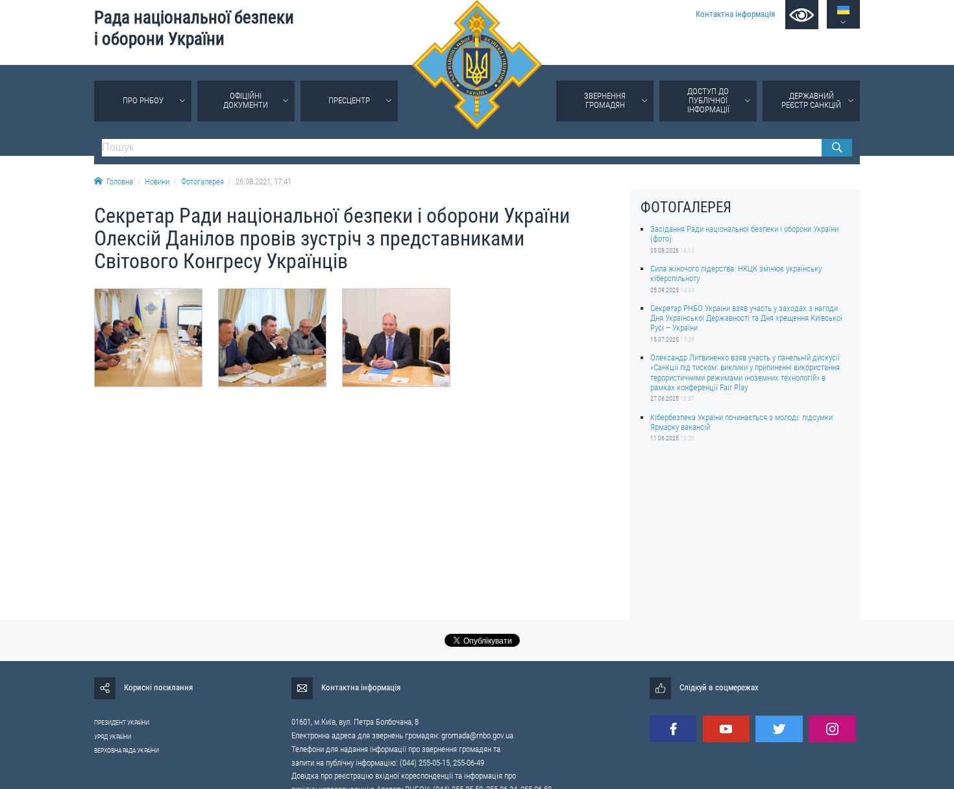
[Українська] (843, 10)
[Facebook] (673, 729)
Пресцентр (349, 100)
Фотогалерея (202, 181)
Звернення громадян (605, 100)
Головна (119, 181)
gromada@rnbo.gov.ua (477, 735)
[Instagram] (832, 729)
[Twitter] (778, 729)
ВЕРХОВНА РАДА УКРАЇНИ (126, 750)
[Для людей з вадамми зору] (801, 14)
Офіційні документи (245, 100)
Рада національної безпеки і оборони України (194, 28)
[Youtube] (726, 729)
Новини (157, 181)
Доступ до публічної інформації (708, 100)
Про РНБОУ (143, 100)
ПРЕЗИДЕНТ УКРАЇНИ (121, 722)
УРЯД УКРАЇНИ (112, 737)
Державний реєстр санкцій (811, 100)
